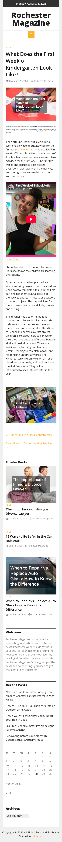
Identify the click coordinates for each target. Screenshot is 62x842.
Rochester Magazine (31, 19)
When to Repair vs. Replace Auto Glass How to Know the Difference (31, 605)
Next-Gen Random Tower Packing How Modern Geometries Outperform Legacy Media (30, 695)
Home (8, 47)
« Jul (8, 793)
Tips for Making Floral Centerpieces (29, 435)
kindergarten (29, 149)
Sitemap (38, 836)
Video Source (13, 259)
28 (36, 774)
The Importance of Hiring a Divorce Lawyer (27, 511)
